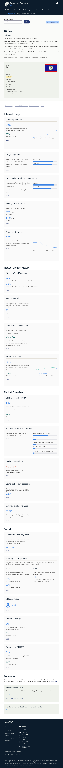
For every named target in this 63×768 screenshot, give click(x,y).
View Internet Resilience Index (14, 699)
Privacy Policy (8, 752)
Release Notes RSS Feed (26, 747)
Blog (18, 14)
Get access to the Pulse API (10, 740)
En (31, 13)
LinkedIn (24, 732)
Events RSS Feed (25, 742)
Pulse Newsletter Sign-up (9, 735)
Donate (7, 727)
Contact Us (8, 730)
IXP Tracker (17, 10)
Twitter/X (24, 729)
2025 (7, 249)
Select (26, 22)
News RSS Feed (24, 738)
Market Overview (34, 106)
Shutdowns (8, 10)
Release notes (9, 744)
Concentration (46, 10)
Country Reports (10, 14)
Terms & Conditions (16, 752)
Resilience (37, 10)
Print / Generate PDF (52, 22)
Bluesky (24, 727)
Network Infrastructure (21, 106)
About (24, 14)
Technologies (27, 10)
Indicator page (53, 681)
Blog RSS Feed (26, 735)
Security (43, 106)
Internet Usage (9, 106)
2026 (7, 224)
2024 (7, 140)
